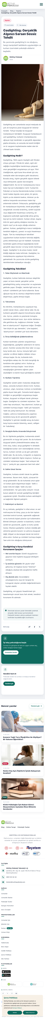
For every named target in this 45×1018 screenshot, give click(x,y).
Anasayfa (4, 11)
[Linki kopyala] (29, 627)
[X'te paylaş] (40, 627)
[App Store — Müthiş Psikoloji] (6, 971)
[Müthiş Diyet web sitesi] (33, 984)
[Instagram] (12, 993)
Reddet (15, 1012)
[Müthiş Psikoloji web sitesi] (11, 984)
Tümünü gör (35, 706)
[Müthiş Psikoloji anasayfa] (7, 822)
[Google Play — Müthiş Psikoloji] (6, 975)
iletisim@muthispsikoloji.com (15, 882)
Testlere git (9, 683)
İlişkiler (18, 11)
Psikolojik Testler (24, 827)
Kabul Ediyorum (30, 1012)
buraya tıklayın (17, 1008)
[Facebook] (3, 993)
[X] (7, 993)
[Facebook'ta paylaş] (34, 627)
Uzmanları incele (11, 652)
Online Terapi (11, 827)
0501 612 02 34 (11, 877)
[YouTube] (16, 993)
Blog (11, 11)
